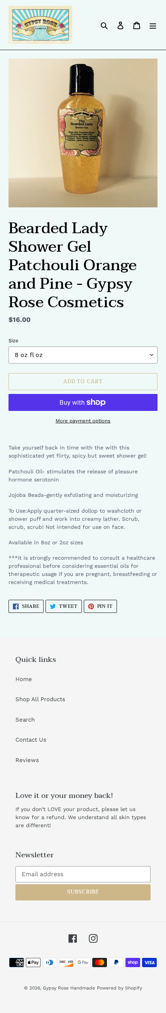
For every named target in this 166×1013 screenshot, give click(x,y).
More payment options (83, 421)
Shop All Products (40, 699)
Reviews (27, 760)
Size (13, 340)
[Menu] (153, 25)
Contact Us (30, 739)
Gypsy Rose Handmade (69, 988)
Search (25, 719)
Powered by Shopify (119, 988)
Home (23, 679)
